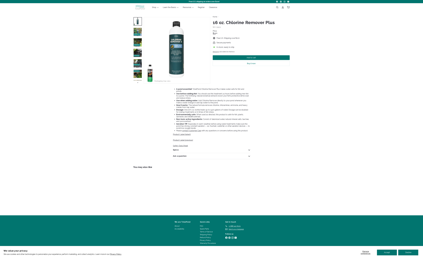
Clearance (213, 7)
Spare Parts (204, 229)
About (177, 226)
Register (201, 7)
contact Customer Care (191, 131)
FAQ (201, 226)
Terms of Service (206, 232)
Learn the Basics (170, 7)
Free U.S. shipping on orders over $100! (204, 1)
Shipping (216, 52)
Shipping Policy (206, 235)
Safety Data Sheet (180, 146)
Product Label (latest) (182, 134)
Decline (408, 252)
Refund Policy (205, 237)
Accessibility (179, 229)
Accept (387, 252)
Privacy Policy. (116, 254)
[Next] (137, 82)
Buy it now (251, 63)
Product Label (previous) (183, 140)
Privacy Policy (205, 240)
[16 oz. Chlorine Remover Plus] (145, 190)
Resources (187, 7)
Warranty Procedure (208, 243)
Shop (154, 7)
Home (215, 17)
